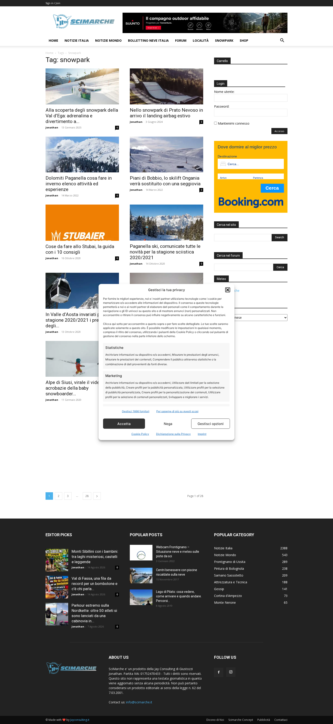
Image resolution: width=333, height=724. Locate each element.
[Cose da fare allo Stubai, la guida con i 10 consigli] (82, 223)
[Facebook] (218, 672)
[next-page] (97, 496)
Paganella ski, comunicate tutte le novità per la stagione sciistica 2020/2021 (165, 252)
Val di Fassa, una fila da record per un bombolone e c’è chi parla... (94, 583)
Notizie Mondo (108, 40)
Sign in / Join (53, 3)
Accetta (124, 423)
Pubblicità (263, 720)
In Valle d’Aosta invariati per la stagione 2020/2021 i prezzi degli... (77, 320)
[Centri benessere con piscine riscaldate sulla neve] (141, 575)
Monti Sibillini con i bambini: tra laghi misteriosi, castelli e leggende (95, 556)
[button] (227, 289)
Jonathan (52, 127)
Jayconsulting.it (79, 720)
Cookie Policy (140, 434)
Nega (168, 423)
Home (53, 40)
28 (87, 496)
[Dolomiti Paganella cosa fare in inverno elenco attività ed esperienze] (82, 155)
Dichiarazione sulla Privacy (173, 434)
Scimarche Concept (240, 720)
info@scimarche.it (139, 702)
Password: (221, 106)
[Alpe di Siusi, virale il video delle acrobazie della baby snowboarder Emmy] (82, 359)
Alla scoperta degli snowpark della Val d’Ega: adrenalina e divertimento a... (82, 115)
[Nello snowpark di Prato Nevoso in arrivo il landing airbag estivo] (166, 86)
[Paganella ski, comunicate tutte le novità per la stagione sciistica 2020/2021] (166, 223)
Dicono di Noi (215, 720)
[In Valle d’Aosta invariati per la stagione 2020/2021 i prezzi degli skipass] (82, 291)
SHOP (244, 40)
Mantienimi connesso (233, 123)
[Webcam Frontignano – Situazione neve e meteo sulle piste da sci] (141, 552)
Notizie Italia (77, 40)
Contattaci (280, 720)
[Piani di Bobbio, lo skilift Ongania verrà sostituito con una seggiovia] (166, 155)
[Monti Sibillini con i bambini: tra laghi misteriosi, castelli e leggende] (57, 560)
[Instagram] (230, 672)
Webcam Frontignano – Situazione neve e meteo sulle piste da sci (177, 551)
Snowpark (224, 40)
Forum (180, 40)
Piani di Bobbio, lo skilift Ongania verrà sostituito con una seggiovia (165, 180)
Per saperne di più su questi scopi (177, 411)
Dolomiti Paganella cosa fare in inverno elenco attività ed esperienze (79, 183)
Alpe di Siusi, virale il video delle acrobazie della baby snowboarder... (80, 388)
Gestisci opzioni (211, 423)
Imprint (202, 434)
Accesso (279, 131)
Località (201, 40)
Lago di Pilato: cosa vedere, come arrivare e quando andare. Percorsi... (179, 596)
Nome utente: (224, 91)
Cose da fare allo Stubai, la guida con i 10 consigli (80, 249)
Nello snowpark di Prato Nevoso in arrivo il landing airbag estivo (166, 112)
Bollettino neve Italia (148, 40)
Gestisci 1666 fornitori (135, 411)
